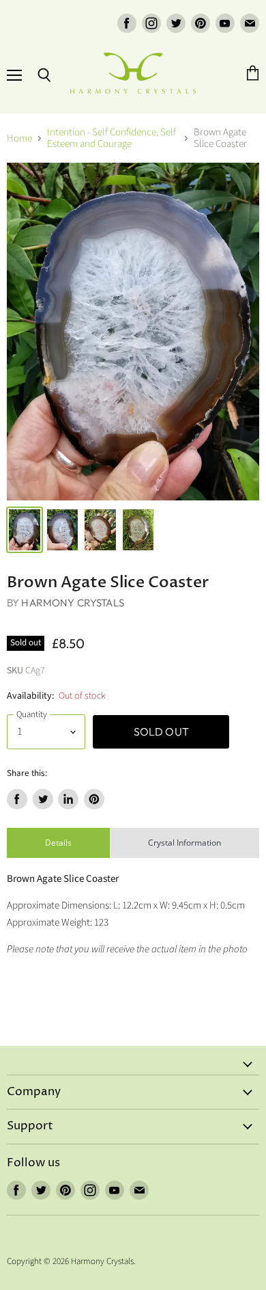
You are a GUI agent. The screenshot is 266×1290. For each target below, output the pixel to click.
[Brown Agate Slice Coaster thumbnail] (25, 530)
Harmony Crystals (72, 602)
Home (19, 138)
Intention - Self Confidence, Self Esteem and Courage (111, 138)
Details (58, 842)
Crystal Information (184, 842)
